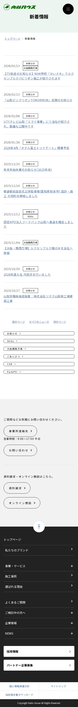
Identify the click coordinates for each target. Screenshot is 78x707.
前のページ (18, 322)
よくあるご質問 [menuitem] (15, 602)
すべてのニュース (39, 322)
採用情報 (12, 651)
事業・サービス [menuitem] (15, 566)
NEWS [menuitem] (9, 633)
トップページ (12, 38)
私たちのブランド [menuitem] (16, 550)
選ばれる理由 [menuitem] (13, 586)
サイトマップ (58, 686)
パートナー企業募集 (20, 665)
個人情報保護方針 (19, 686)
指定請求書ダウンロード (19, 694)
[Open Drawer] (68, 9)
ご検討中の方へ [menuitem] (15, 612)
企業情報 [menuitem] (11, 623)
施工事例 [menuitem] (11, 576)
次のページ (59, 322)
